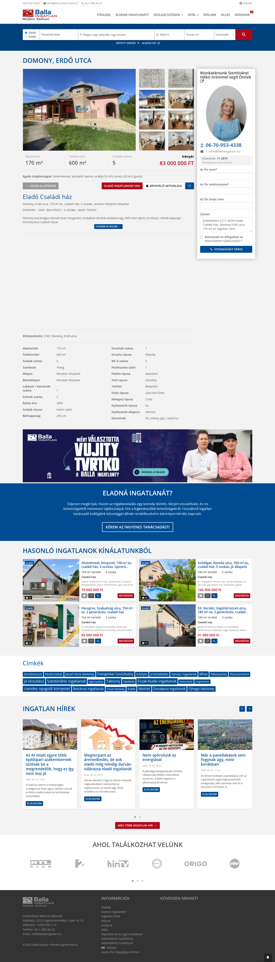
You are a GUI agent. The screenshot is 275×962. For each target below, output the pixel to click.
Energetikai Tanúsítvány (115, 674)
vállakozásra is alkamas (210, 630)
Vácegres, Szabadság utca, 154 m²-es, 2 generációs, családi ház (107, 610)
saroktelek (229, 584)
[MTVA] (157, 864)
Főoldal (104, 15)
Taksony (113, 681)
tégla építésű (96, 681)
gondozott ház (214, 584)
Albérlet (144, 689)
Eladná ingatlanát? (132, 15)
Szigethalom (202, 681)
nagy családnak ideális (234, 630)
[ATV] (234, 864)
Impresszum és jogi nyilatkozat (122, 934)
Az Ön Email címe (212, 199)
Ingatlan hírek (49, 708)
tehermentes (110, 584)
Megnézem (126, 595)
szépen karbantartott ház (94, 581)
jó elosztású (34, 681)
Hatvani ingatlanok (183, 674)
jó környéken (88, 626)
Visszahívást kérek (228, 249)
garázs (239, 584)
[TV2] (79, 864)
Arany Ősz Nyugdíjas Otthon (120, 952)
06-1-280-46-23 (91, 3)
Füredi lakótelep (116, 689)
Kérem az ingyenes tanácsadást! (138, 527)
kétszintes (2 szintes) (104, 630)
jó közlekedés (231, 626)
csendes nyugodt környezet (47, 688)
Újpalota (128, 681)
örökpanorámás (125, 630)
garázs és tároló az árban (210, 626)
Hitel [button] (192, 15)
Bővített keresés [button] (126, 43)
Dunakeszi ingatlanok (169, 689)
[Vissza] (242, 709)
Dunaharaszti (33, 674)
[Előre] (249, 709)
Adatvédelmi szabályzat (117, 943)
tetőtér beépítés (234, 581)
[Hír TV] (118, 864)
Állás (225, 15)
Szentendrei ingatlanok (66, 681)
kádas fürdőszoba (105, 626)
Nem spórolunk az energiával (101, 757)
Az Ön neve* (208, 169)
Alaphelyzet (149, 43)
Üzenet (205, 214)
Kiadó (32, 36)
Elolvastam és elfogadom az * (224, 239)
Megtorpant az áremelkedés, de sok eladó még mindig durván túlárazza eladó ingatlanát (49, 762)
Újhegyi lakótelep (201, 689)
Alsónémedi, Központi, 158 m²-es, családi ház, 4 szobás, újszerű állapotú (106, 567)
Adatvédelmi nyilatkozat (117, 938)
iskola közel (115, 581)
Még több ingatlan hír (136, 825)
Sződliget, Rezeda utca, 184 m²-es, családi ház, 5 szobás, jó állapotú (223, 565)
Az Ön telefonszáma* (214, 184)
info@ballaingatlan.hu (60, 3)
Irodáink (243, 14)
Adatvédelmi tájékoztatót (222, 241)
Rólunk (210, 15)
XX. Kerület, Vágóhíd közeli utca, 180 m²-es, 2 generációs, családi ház (222, 612)
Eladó (32, 32)
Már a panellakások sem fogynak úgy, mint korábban (165, 760)
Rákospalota (219, 674)
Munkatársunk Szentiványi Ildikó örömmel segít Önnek (225, 75)
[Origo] (196, 864)
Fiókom (245, 3)
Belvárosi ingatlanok (88, 689)
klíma (100, 584)
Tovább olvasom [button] (107, 226)
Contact (111, 948)
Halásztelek (185, 681)
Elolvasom (34, 798)
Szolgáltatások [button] (167, 15)
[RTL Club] (41, 864)
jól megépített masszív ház (211, 581)
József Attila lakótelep (79, 674)
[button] (268, 958)
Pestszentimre (239, 674)
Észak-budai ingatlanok (157, 681)
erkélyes (141, 674)
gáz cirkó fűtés (125, 584)
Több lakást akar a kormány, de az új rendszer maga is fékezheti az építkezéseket (225, 762)
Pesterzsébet (53, 674)
